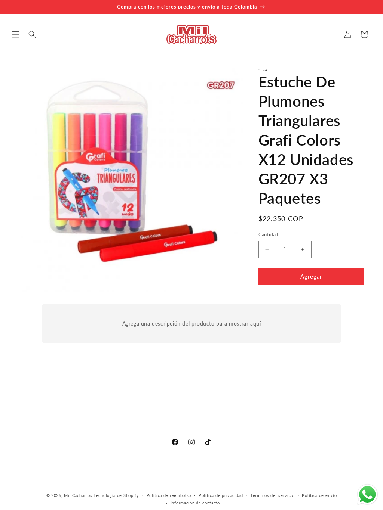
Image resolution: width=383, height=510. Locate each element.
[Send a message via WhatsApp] (367, 494)
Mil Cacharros (78, 495)
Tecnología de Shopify (116, 495)
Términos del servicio (272, 495)
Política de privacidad (221, 495)
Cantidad (268, 234)
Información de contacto (195, 502)
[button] (15, 34)
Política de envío (319, 495)
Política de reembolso (169, 495)
